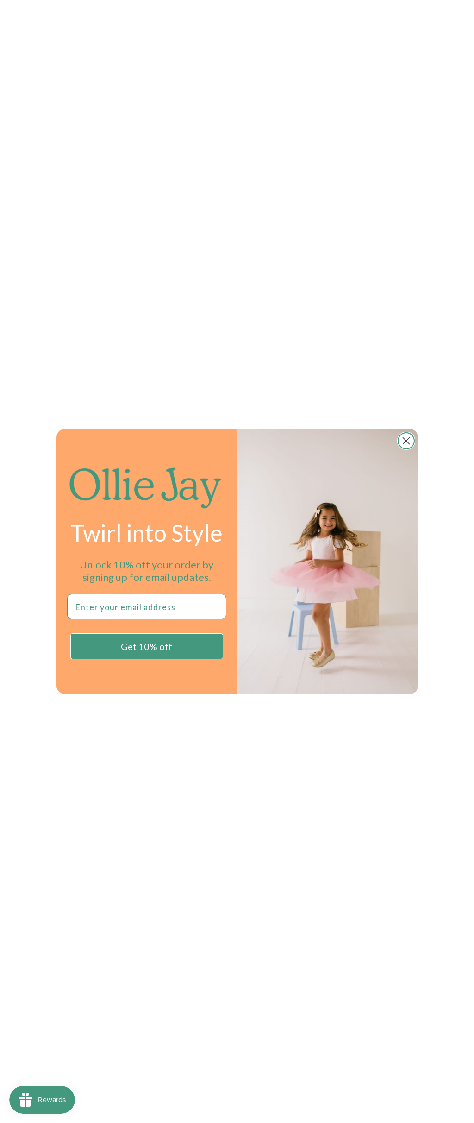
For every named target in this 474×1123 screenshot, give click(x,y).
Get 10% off (146, 646)
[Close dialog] (406, 441)
